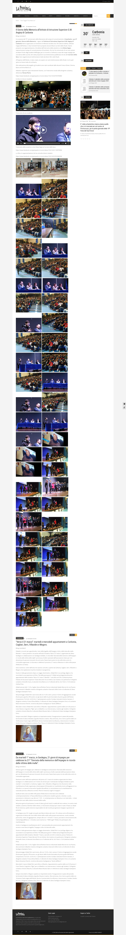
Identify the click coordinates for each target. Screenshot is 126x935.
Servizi (93, 68)
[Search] (108, 16)
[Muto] (66, 109)
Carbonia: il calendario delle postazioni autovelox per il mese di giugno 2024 (99, 80)
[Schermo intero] (68, 109)
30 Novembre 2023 (94, 90)
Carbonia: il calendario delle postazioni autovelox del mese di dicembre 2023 (99, 87)
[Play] (18, 109)
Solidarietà (19, 638)
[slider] (42, 109)
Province (100, 68)
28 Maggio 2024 (93, 83)
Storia (18, 26)
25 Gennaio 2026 (93, 75)
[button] (43, 96)
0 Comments (93, 121)
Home (17, 20)
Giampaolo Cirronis (31, 26)
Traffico (83, 68)
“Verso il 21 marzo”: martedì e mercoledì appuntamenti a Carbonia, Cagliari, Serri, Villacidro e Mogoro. (46, 643)
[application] (43, 96)
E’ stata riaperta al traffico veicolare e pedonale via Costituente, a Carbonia (99, 72)
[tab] (83, 68)
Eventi (83, 102)
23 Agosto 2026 (85, 121)
